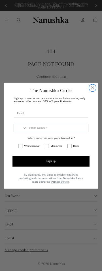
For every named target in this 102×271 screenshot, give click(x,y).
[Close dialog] (92, 87)
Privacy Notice (60, 181)
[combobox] (20, 128)
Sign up (51, 161)
